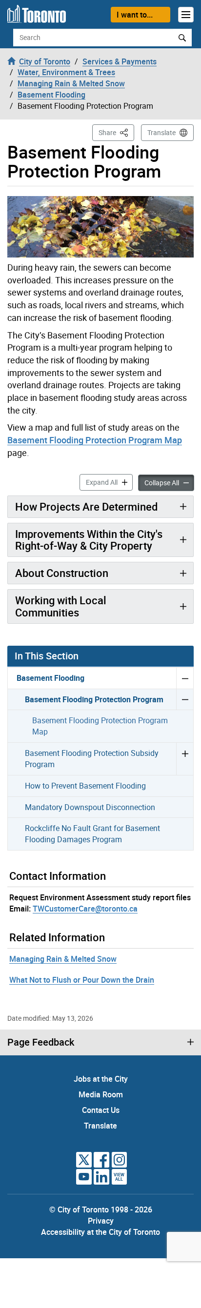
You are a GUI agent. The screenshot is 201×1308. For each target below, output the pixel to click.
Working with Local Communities (60, 606)
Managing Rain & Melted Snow (63, 958)
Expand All (109, 482)
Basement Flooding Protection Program (94, 699)
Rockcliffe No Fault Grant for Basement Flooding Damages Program (92, 834)
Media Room (101, 1094)
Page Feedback (40, 1042)
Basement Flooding (50, 678)
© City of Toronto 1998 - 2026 (100, 1209)
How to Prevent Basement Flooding (85, 785)
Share (116, 132)
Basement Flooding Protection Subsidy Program (92, 759)
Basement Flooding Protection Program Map (94, 440)
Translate (161, 132)
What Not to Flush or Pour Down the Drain (81, 979)
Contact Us (101, 1110)
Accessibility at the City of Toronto (100, 1232)
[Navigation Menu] (186, 14)
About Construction (61, 573)
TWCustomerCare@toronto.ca (85, 908)
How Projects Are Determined (86, 506)
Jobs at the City (101, 1078)
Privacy (101, 1220)
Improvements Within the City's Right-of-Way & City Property (88, 540)
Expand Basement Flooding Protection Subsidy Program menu (184, 758)
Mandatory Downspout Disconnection (90, 807)
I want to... (135, 14)
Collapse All (169, 482)
